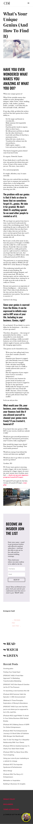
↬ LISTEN (10, 655)
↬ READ (9, 644)
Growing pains (8, 668)
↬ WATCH (10, 649)
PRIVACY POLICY (9, 799)
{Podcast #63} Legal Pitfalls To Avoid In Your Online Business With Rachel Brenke (16, 718)
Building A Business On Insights (14, 784)
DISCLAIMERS (8, 804)
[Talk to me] (26, 817)
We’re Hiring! (7, 771)
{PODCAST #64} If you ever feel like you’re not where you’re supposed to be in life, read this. (15, 709)
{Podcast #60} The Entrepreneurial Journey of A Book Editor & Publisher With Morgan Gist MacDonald (16, 733)
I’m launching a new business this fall (16, 691)
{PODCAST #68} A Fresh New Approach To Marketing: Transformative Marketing (13, 678)
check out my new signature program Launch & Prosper (15, 476)
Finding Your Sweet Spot (11, 672)
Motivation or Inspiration (11, 780)
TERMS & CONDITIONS (11, 809)
